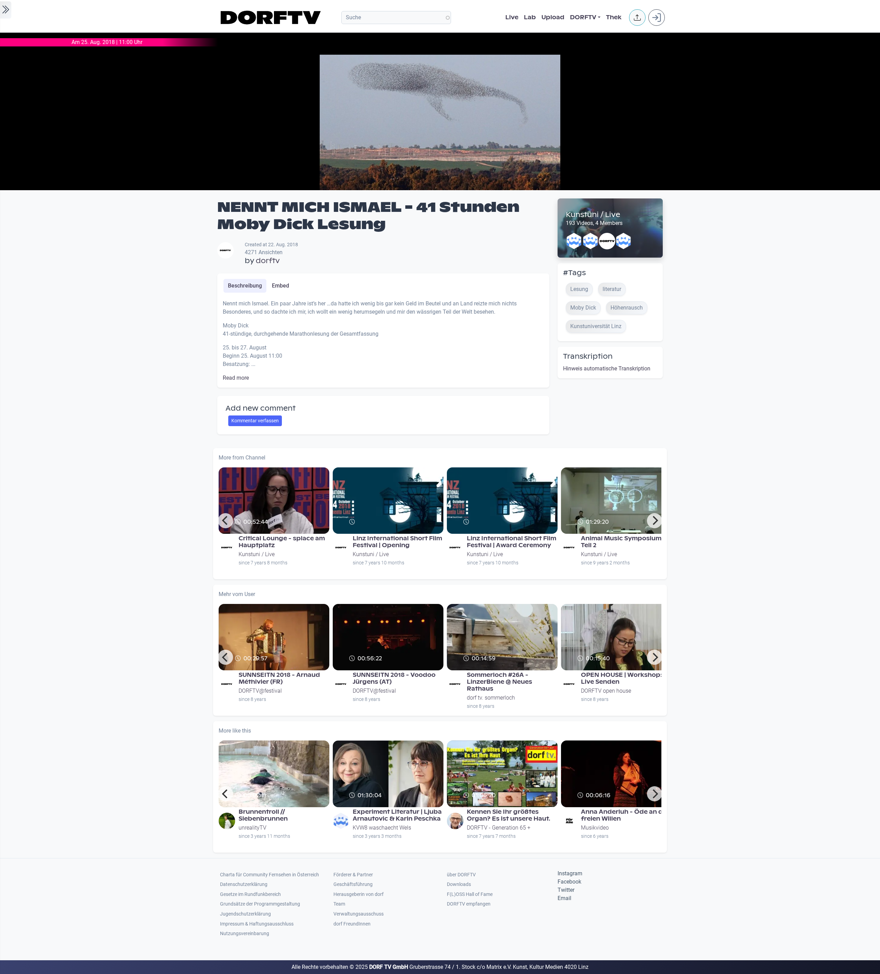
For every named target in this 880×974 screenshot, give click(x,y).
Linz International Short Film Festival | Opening (397, 542)
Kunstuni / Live (593, 214)
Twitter (566, 890)
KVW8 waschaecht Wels (382, 827)
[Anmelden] (656, 17)
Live (511, 17)
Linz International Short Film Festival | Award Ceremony (511, 542)
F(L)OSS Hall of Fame (470, 894)
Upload (552, 17)
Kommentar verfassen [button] (255, 420)
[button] (637, 17)
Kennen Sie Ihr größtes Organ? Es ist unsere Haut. (508, 815)
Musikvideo (595, 827)
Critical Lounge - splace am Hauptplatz (282, 542)
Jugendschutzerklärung (245, 914)
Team (339, 904)
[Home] (271, 17)
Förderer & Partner (353, 875)
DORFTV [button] (583, 17)
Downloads (459, 884)
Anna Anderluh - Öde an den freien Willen (626, 815)
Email (564, 898)
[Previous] (225, 520)
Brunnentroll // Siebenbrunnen (263, 815)
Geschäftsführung (353, 884)
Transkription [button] (588, 356)
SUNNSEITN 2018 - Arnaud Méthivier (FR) (279, 678)
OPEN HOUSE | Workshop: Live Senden (621, 678)
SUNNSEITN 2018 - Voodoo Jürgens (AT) (394, 678)
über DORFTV (461, 875)
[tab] (244, 286)
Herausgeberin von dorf (358, 894)
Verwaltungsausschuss (358, 914)
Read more (236, 378)
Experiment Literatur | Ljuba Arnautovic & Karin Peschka (397, 815)
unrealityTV (252, 827)
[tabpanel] (383, 341)
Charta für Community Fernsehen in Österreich (269, 875)
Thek (614, 17)
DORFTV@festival (260, 691)
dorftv (268, 260)
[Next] (654, 520)
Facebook (569, 881)
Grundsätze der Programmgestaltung (260, 904)
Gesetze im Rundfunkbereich (250, 894)
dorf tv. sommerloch (491, 697)
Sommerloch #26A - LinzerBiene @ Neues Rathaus (499, 681)
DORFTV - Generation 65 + (498, 827)
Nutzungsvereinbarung (244, 934)
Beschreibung (245, 285)
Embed (280, 285)
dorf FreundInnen (352, 924)
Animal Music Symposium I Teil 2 (623, 542)
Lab (530, 17)
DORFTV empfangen (469, 904)
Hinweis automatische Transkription (606, 368)
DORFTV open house (606, 691)
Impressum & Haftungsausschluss (257, 924)
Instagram (570, 873)
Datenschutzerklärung (243, 884)
